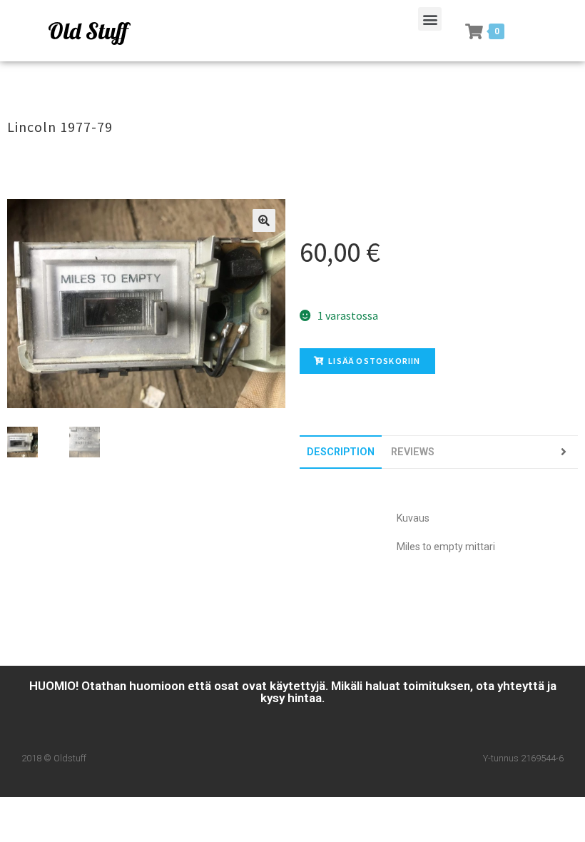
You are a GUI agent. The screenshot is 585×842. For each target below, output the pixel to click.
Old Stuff (88, 30)
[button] (430, 19)
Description (341, 452)
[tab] (341, 452)
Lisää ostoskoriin (374, 360)
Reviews (412, 452)
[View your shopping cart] (474, 31)
